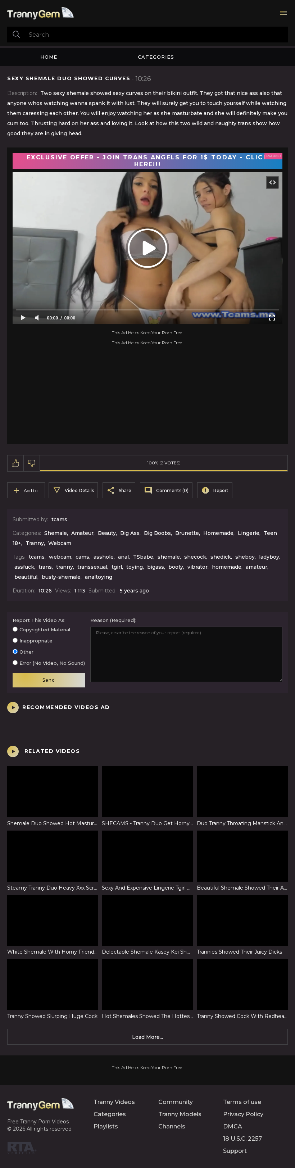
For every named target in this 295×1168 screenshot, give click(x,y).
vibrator (197, 567)
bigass (155, 567)
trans (45, 567)
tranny (64, 567)
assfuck (24, 567)
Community (175, 1102)
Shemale (55, 533)
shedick (220, 557)
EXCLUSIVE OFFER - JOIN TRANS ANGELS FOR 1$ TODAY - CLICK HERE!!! (147, 161)
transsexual (92, 567)
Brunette (187, 533)
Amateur (82, 533)
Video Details (79, 490)
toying (134, 567)
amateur (256, 567)
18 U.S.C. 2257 (242, 1138)
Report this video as (38, 620)
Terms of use (242, 1102)
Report (220, 490)
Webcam (59, 543)
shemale (169, 557)
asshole (104, 557)
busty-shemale (61, 577)
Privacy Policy (243, 1114)
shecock (195, 557)
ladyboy (269, 557)
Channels (171, 1126)
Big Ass (130, 533)
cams (82, 557)
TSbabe (143, 557)
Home (48, 57)
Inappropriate (36, 641)
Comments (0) (172, 490)
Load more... (147, 1037)
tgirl (117, 567)
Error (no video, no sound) (52, 663)
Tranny (35, 543)
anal (123, 557)
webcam (60, 557)
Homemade (218, 533)
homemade (226, 567)
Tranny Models (179, 1114)
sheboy (245, 557)
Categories (156, 57)
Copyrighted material (44, 629)
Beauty (107, 533)
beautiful (25, 577)
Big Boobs (157, 533)
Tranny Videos (114, 1102)
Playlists (106, 1126)
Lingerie (248, 533)
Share (125, 490)
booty (175, 567)
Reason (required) (112, 620)
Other (26, 652)
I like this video (16, 463)
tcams (59, 519)
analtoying (98, 577)
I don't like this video (32, 463)
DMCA (232, 1126)
